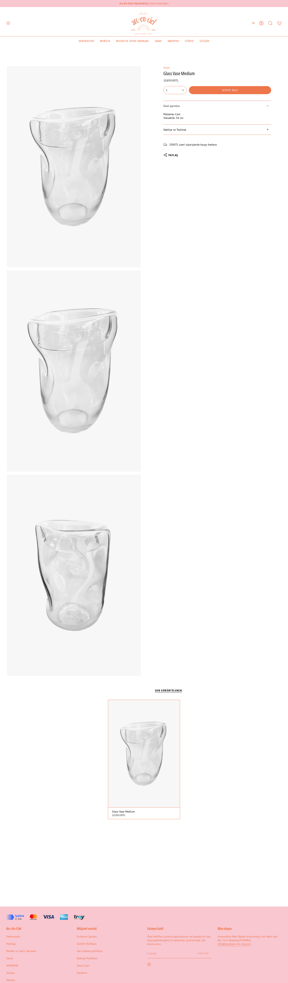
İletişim (10, 980)
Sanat (9, 958)
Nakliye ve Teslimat (174, 129)
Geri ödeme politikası (89, 951)
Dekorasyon (13, 936)
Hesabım (82, 973)
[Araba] (279, 23)
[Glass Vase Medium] (144, 753)
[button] (270, 23)
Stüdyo (10, 973)
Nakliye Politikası (87, 958)
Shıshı (166, 67)
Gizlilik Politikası (87, 944)
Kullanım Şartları (87, 936)
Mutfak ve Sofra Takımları (21, 951)
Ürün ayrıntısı (171, 106)
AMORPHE (12, 965)
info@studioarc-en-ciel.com (234, 944)
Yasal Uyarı (83, 965)
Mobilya (11, 944)
